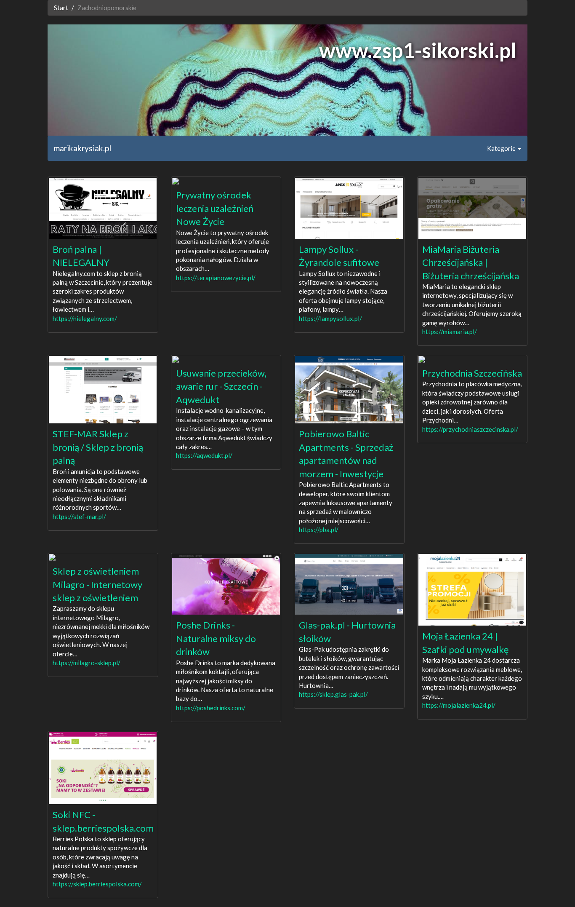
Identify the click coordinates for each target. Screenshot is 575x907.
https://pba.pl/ (318, 529)
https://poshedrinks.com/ (210, 708)
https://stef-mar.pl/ (79, 516)
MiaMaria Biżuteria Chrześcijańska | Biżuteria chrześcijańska (470, 262)
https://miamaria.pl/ (449, 331)
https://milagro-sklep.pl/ (86, 662)
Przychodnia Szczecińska (472, 373)
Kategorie (502, 148)
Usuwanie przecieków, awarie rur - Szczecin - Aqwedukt (221, 386)
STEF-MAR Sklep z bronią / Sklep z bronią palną (98, 447)
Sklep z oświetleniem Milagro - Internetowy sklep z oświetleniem (97, 584)
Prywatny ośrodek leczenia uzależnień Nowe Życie (214, 208)
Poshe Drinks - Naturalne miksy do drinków (216, 638)
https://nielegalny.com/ (85, 318)
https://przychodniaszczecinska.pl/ (470, 429)
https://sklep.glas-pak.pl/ (333, 694)
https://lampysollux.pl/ (330, 318)
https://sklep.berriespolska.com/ (97, 884)
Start (61, 7)
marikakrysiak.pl (82, 148)
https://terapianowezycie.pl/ (216, 277)
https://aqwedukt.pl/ (204, 455)
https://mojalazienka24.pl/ (458, 705)
